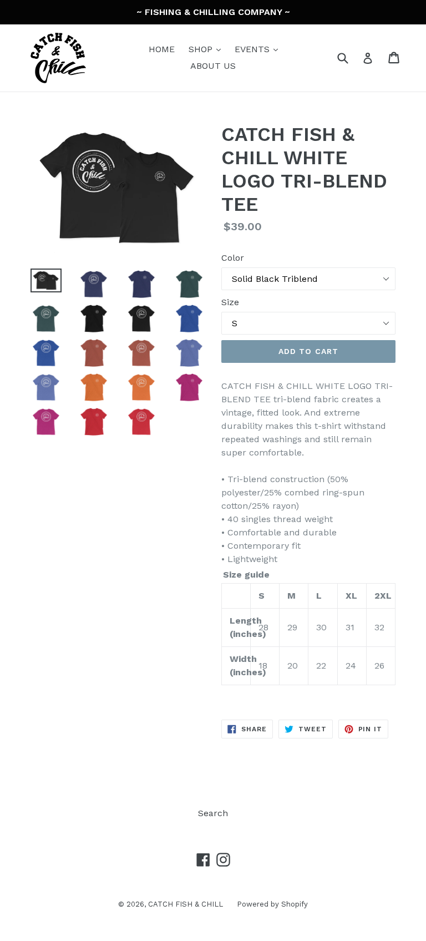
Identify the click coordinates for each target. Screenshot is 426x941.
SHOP (207, 48)
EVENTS (259, 48)
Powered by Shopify (272, 904)
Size (230, 302)
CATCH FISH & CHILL (185, 904)
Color (232, 257)
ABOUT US (213, 65)
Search (213, 813)
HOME (162, 49)
